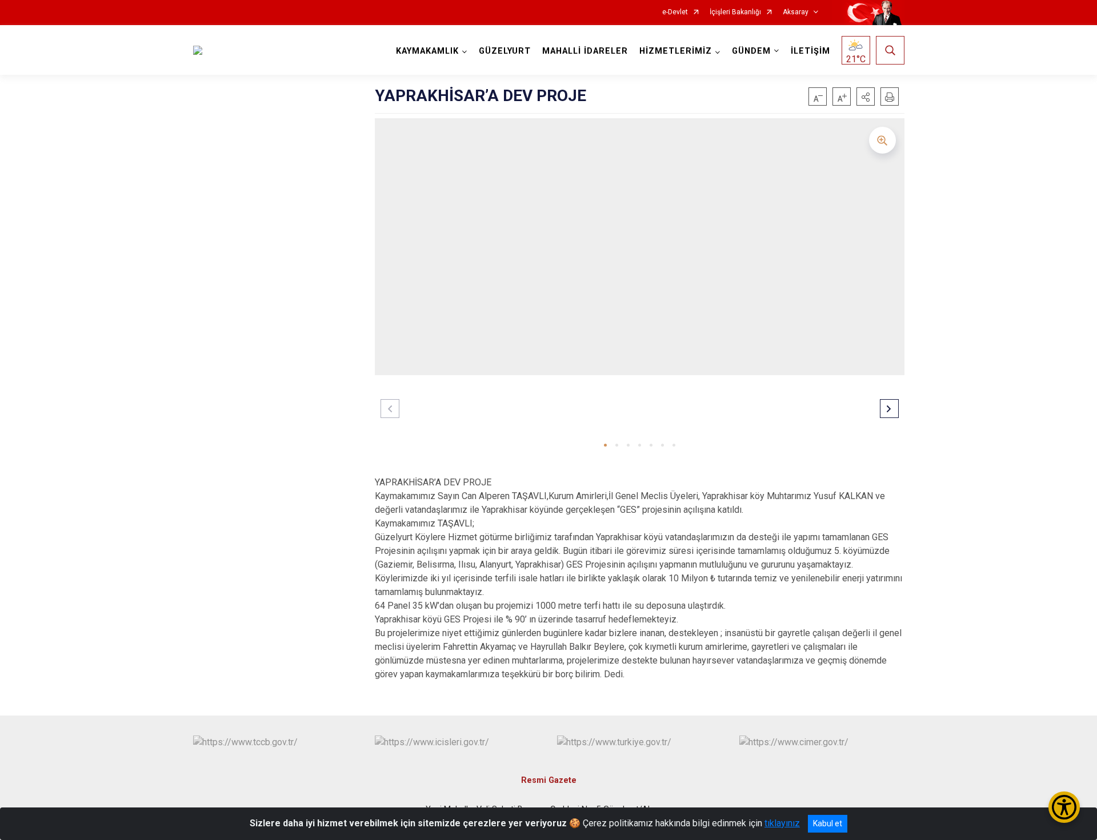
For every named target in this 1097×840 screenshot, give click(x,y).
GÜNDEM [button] (751, 51)
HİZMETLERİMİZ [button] (675, 51)
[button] (865, 96)
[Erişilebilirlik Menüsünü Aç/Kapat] (1064, 807)
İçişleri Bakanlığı (735, 12)
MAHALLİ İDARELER (585, 51)
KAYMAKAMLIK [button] (427, 51)
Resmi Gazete (548, 780)
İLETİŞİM (810, 51)
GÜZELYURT (505, 51)
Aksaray (795, 12)
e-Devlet (675, 12)
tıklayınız (782, 823)
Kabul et (827, 823)
